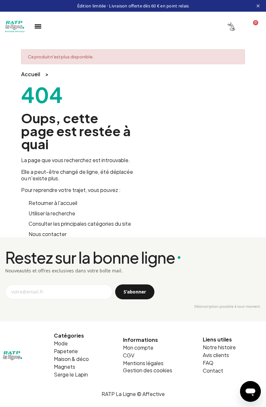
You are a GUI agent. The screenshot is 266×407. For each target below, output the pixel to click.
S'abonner (135, 292)
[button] (147, 370)
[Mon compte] (231, 26)
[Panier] (253, 26)
